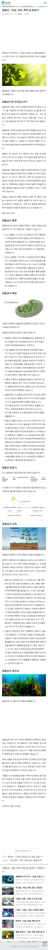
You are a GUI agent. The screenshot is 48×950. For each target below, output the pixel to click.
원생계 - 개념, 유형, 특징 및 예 (27, 921)
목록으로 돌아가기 (23, 851)
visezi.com (21, 946)
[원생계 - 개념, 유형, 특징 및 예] (8, 924)
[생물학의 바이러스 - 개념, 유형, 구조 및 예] (8, 879)
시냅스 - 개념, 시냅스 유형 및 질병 (29, 910)
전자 (43, 594)
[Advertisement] (24, 34)
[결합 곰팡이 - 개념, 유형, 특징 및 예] (8, 935)
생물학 (19, 14)
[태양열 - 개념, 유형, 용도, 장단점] (8, 890)
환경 (19, 759)
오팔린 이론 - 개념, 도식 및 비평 (28, 899)
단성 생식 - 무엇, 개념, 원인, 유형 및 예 (26, 860)
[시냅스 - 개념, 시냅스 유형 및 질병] (8, 913)
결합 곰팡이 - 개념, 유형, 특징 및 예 (30, 932)
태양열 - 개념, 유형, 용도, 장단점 (28, 888)
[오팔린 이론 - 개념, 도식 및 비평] (8, 902)
